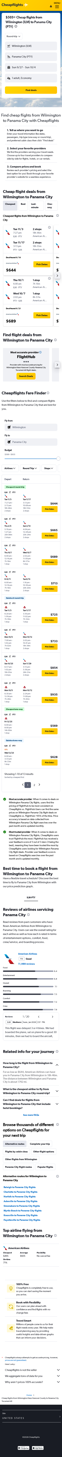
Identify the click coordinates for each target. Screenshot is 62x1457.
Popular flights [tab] (45, 1167)
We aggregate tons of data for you (23, 1376)
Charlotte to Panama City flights (20, 1192)
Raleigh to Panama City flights (20, 1187)
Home (29, 1395)
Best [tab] (23, 204)
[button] (15, 27)
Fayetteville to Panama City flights (22, 1220)
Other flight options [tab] (43, 1151)
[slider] (58, 459)
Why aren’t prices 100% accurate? (24, 1382)
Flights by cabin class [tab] (16, 1151)
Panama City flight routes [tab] (18, 1167)
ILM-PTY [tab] (31, 897)
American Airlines (27, 953)
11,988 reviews (26, 963)
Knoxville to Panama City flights (21, 1215)
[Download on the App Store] (37, 1448)
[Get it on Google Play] (23, 1448)
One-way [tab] (50, 206)
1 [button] (27, 785)
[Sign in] (51, 6)
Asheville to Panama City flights (20, 1201)
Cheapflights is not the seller (21, 1370)
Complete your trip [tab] (40, 1144)
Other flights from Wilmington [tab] (21, 1159)
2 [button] (34, 785)
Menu (57, 3)
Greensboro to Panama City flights (22, 1206)
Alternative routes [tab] (14, 1144)
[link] (26, 376)
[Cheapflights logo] (12, 5)
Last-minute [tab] (35, 206)
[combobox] (13, 36)
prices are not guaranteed (15, 1360)
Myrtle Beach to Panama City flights (22, 1210)
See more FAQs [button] (31, 1115)
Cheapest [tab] (10, 204)
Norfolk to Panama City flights (20, 1196)
